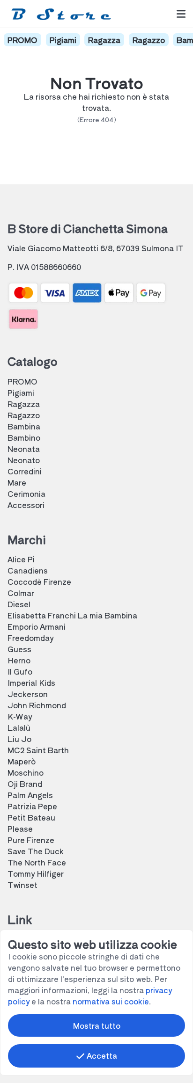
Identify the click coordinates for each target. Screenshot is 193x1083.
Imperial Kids (31, 682)
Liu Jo (19, 738)
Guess (19, 648)
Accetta (101, 1055)
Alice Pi (21, 559)
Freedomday (30, 637)
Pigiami (63, 39)
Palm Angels (30, 794)
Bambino (23, 437)
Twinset (22, 884)
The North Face (36, 862)
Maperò (21, 761)
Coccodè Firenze (39, 581)
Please (20, 828)
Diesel (18, 604)
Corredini (24, 471)
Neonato (23, 459)
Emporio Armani (36, 626)
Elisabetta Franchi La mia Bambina (72, 615)
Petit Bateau (31, 817)
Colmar (20, 592)
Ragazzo (149, 39)
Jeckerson (27, 693)
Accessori (26, 504)
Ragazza (104, 39)
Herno (18, 660)
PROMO (22, 39)
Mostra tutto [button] (96, 1025)
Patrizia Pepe (32, 806)
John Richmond (36, 705)
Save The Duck (35, 851)
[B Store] (63, 14)
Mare (16, 482)
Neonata (23, 448)
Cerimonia (26, 493)
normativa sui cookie (111, 1001)
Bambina (23, 426)
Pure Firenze (30, 839)
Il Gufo (19, 671)
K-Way (19, 716)
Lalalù (18, 727)
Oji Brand (24, 783)
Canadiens (27, 570)
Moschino (25, 772)
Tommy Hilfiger (35, 873)
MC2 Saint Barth (38, 750)
